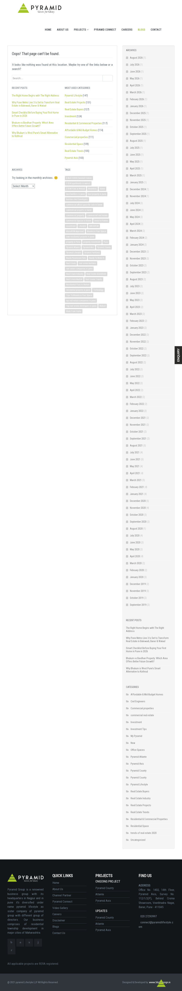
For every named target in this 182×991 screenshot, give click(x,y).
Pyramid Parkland (92, 252)
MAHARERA (94, 226)
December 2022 (138, 334)
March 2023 (136, 314)
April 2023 (135, 307)
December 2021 (138, 417)
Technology (98, 290)
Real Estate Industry (74, 274)
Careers (127, 29)
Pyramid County (104, 247)
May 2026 (135, 78)
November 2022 (138, 341)
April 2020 (135, 556)
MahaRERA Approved (75, 231)
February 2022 (137, 404)
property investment (91, 242)
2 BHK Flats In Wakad (75, 189)
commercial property (75, 215)
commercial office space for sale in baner (84, 204)
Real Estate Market (74, 279)
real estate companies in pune (79, 268)
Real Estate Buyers (74, 109)
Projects (80, 29)
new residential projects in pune (80, 236)
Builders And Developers (77, 199)
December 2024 (138, 189)
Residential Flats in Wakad (77, 284)
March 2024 (136, 230)
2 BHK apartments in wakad (78, 183)
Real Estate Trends (74, 151)
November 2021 (138, 424)
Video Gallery (60, 908)
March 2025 (136, 175)
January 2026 (136, 106)
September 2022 (138, 355)
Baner (102, 189)
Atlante (99, 894)
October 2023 (136, 265)
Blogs (141, 29)
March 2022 (136, 397)
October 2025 (136, 127)
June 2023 (135, 293)
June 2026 (135, 71)
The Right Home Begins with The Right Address (35, 95)
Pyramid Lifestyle (73, 95)
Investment (70, 116)
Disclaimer (58, 920)
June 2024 (135, 210)
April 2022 (135, 390)
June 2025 (135, 154)
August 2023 (136, 279)
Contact (156, 29)
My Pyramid (136, 736)
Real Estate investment (96, 274)
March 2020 (136, 563)
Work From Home (73, 311)
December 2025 (138, 113)
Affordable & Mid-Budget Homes (81, 130)
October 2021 (136, 431)
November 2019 (138, 591)
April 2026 (135, 85)
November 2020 (138, 507)
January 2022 (136, 410)
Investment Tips (139, 729)
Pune (106, 242)
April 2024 (135, 223)
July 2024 (135, 203)
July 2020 (135, 535)
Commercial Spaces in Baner (78, 220)
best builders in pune (75, 194)
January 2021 (136, 494)
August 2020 (136, 528)
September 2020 (138, 521)
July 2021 (135, 452)
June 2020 (135, 542)
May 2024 (135, 217)
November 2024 (138, 196)
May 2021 (135, 466)
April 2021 (135, 473)
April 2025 (135, 168)
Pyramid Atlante (73, 247)
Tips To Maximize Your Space (79, 295)
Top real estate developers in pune (81, 306)
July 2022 (135, 369)
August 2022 (136, 362)
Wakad (103, 306)
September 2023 (138, 272)
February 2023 (137, 320)
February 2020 (137, 570)
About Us (63, 29)
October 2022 (136, 348)
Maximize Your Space (96, 231)
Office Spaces (138, 749)
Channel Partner (61, 895)
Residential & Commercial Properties (83, 123)
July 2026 (135, 64)
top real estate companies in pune (81, 300)
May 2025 (135, 161)
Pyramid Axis (71, 157)
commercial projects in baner (79, 210)
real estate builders (87, 263)
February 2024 (137, 237)
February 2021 (137, 487)
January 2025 (136, 182)
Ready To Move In (96, 258)
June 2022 (135, 376)
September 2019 (138, 604)
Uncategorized (138, 839)
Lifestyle (82, 226)
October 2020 (136, 514)
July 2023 (135, 286)
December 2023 (138, 251)
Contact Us (58, 933)
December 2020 (138, 500)
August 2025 (136, 140)
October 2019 (136, 597)
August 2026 (136, 57)
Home (48, 29)
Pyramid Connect (105, 29)
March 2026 (136, 92)
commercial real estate (97, 215)
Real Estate (71, 263)
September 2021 (138, 438)
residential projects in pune (78, 290)
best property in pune (97, 194)
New (133, 743)
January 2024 (136, 244)
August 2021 (136, 445)
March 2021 (136, 480)
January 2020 (136, 577)
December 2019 (138, 584)
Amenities (92, 189)
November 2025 (138, 120)
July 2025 (135, 147)
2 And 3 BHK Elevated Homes (79, 178)
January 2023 (136, 327)
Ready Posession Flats (76, 258)
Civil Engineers (138, 701)
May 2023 (135, 300)
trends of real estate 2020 (144, 833)
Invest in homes (101, 220)
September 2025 (138, 133)
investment (71, 226)
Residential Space (74, 144)
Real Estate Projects (75, 102)
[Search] (107, 78)
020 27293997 (148, 916)
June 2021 (135, 459)
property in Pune (73, 242)
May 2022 (135, 383)
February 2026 (137, 99)
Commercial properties (76, 137)
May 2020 (135, 549)
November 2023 (138, 258)
